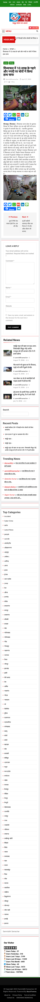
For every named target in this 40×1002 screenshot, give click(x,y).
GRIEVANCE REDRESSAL (24, 998)
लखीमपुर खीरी (8, 838)
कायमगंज (7, 615)
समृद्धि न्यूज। (8, 439)
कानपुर (6, 610)
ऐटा (5, 588)
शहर (10, 2)
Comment (10, 261)
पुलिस (6, 713)
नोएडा (6, 695)
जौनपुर (6, 664)
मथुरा (5, 767)
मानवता (6, 785)
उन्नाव (6, 584)
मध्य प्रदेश (7, 771)
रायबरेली (6, 825)
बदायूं (5, 731)
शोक (5, 879)
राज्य (14, 2)
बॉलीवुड (6, 758)
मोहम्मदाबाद (7, 807)
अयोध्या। (6, 557)
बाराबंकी (6, 753)
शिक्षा (5, 874)
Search (6, 410)
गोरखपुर (6, 646)
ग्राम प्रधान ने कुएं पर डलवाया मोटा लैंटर (16, 434)
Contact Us (10, 998)
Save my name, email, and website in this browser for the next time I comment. (20, 317)
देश (26, 2)
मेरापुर (6, 798)
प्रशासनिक (7, 722)
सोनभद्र (6, 905)
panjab (6, 534)
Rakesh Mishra (10, 487)
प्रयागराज (7, 718)
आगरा (6, 566)
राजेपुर (6, 816)
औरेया (6, 592)
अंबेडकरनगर (8, 548)
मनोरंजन (12, 5)
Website (9, 306)
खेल (23, 2)
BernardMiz (8, 463)
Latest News (8, 530)
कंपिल (6, 601)
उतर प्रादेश (7, 579)
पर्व (5, 704)
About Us (7, 995)
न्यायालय (6, 700)
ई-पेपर (29, 5)
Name (8, 288)
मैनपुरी (6, 803)
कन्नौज (6, 597)
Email (8, 297)
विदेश (24, 5)
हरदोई (6, 919)
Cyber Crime (8, 521)
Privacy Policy (17, 995)
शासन (6, 865)
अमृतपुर (6, 552)
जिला (5, 660)
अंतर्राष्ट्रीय (19, 5)
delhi (6, 525)
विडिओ (30, 2)
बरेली (5, 736)
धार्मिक (6, 686)
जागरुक (6, 655)
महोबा (5, 780)
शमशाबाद (7, 856)
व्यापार (6, 852)
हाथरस (6, 923)
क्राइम (18, 2)
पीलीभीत (6, 709)
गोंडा (5, 642)
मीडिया (6, 794)
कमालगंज (7, 606)
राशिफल (6, 829)
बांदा (5, 749)
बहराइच (6, 744)
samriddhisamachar (12, 79)
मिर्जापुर (12, 63)
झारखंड (6, 668)
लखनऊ (6, 834)
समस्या (6, 883)
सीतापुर (6, 901)
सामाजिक (7, 888)
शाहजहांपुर (7, 870)
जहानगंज (7, 651)
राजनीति (36, 2)
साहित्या (6, 892)
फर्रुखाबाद (7, 727)
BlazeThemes (31, 991)
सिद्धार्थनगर (7, 896)
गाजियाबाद (7, 633)
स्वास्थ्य (6, 914)
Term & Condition (30, 995)
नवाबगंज (6, 691)
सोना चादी (7, 910)
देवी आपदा (7, 677)
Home (5, 2)
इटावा (5, 570)
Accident (7, 516)
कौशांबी (6, 619)
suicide (6, 539)
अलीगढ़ (6, 561)
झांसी (5, 673)
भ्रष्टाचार (7, 762)
